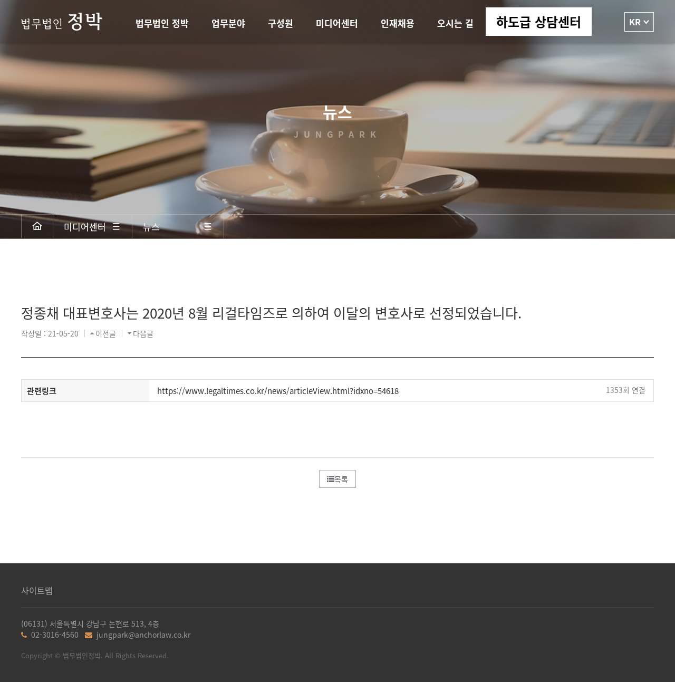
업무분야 (228, 23)
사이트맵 (37, 590)
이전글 (105, 333)
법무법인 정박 (162, 23)
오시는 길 (455, 23)
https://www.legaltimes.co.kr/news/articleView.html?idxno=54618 (278, 390)
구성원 (280, 23)
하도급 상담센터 (538, 21)
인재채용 (397, 23)
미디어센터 (337, 23)
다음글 (143, 333)
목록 (341, 479)
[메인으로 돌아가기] (37, 226)
